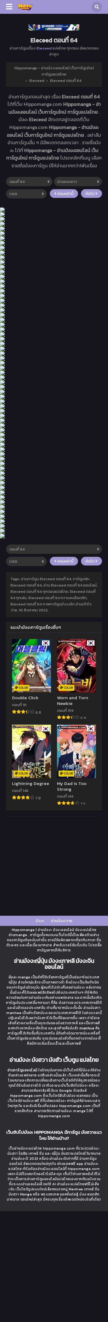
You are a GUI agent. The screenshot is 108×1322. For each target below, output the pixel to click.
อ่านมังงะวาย (61, 921)
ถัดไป (90, 193)
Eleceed (44, 48)
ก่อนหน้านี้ (65, 193)
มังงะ (40, 921)
